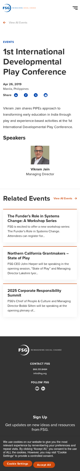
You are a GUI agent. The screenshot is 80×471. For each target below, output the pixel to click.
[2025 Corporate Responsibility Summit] (40, 300)
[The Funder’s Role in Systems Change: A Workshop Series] (40, 225)
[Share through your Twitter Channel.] (36, 95)
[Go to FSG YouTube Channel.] (37, 388)
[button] (76, 7)
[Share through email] (46, 95)
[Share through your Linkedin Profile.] (16, 95)
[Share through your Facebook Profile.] (26, 95)
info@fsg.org (40, 373)
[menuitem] (37, 390)
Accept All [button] (44, 465)
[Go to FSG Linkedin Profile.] (43, 388)
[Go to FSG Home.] (19, 8)
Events (8, 42)
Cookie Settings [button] (17, 464)
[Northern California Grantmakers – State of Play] (40, 263)
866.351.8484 (40, 369)
